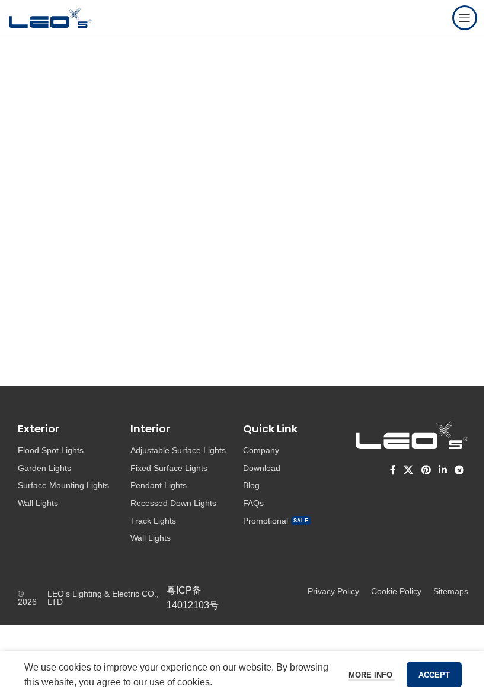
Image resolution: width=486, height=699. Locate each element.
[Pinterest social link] (425, 470)
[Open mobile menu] (464, 18)
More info (371, 675)
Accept (434, 675)
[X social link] (408, 470)
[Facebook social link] (393, 470)
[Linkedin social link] (442, 470)
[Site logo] (50, 17)
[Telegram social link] (459, 470)
